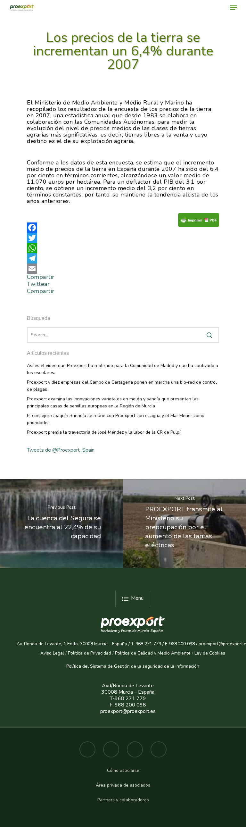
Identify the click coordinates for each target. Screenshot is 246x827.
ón (196, 666)
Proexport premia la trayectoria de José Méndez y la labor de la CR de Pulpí (103, 432)
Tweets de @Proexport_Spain (60, 450)
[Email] (123, 268)
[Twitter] (123, 238)
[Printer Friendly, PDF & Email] (198, 222)
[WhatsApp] (123, 248)
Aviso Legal (52, 653)
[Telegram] (123, 258)
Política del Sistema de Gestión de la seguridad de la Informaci (130, 666)
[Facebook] (123, 227)
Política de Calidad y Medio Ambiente (152, 653)
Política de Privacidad (89, 653)
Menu (137, 598)
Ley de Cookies (209, 653)
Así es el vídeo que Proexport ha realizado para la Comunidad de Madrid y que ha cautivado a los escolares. (122, 369)
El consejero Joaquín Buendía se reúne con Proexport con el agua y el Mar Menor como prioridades (115, 419)
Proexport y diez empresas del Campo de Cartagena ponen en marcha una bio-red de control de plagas (122, 385)
